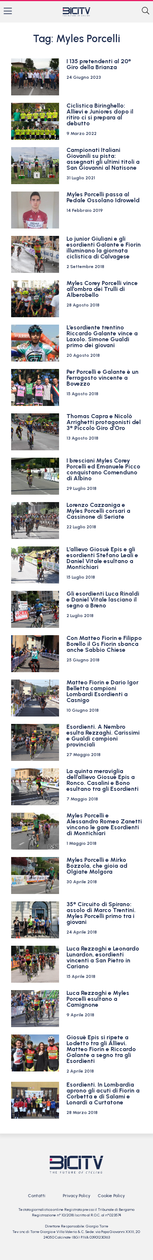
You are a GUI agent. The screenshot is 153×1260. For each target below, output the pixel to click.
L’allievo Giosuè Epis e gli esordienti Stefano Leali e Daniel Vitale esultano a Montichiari (102, 558)
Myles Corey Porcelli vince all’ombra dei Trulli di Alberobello (102, 289)
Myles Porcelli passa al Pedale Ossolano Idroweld (103, 197)
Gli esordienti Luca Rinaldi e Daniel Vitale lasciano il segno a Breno (102, 599)
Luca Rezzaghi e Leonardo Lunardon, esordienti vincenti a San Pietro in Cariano (102, 957)
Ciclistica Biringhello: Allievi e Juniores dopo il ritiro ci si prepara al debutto (99, 114)
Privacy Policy (76, 1195)
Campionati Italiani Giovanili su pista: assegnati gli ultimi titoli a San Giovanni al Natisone (103, 158)
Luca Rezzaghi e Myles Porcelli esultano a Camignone (97, 998)
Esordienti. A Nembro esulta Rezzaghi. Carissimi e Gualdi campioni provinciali (103, 735)
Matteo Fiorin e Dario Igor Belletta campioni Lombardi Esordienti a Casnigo (102, 691)
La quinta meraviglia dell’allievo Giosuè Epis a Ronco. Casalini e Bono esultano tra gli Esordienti (102, 780)
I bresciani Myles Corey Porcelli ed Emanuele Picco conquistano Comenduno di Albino (103, 469)
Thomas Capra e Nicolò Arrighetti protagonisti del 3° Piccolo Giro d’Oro (103, 422)
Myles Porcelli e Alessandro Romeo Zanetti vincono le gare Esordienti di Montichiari (104, 824)
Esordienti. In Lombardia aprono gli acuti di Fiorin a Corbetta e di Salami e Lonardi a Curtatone (103, 1093)
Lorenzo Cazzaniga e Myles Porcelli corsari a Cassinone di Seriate (98, 510)
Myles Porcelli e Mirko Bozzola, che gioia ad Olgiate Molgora (96, 865)
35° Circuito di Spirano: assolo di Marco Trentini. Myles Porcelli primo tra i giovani (101, 913)
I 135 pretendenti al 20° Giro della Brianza (98, 64)
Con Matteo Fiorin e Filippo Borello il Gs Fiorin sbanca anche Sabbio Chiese (104, 643)
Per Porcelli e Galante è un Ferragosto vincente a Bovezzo (102, 377)
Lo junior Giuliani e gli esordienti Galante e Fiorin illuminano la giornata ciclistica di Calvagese (103, 247)
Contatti (36, 1195)
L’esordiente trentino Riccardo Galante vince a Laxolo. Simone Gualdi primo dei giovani (102, 336)
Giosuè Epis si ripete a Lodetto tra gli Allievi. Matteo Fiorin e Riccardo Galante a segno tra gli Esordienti (101, 1049)
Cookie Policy (111, 1195)
